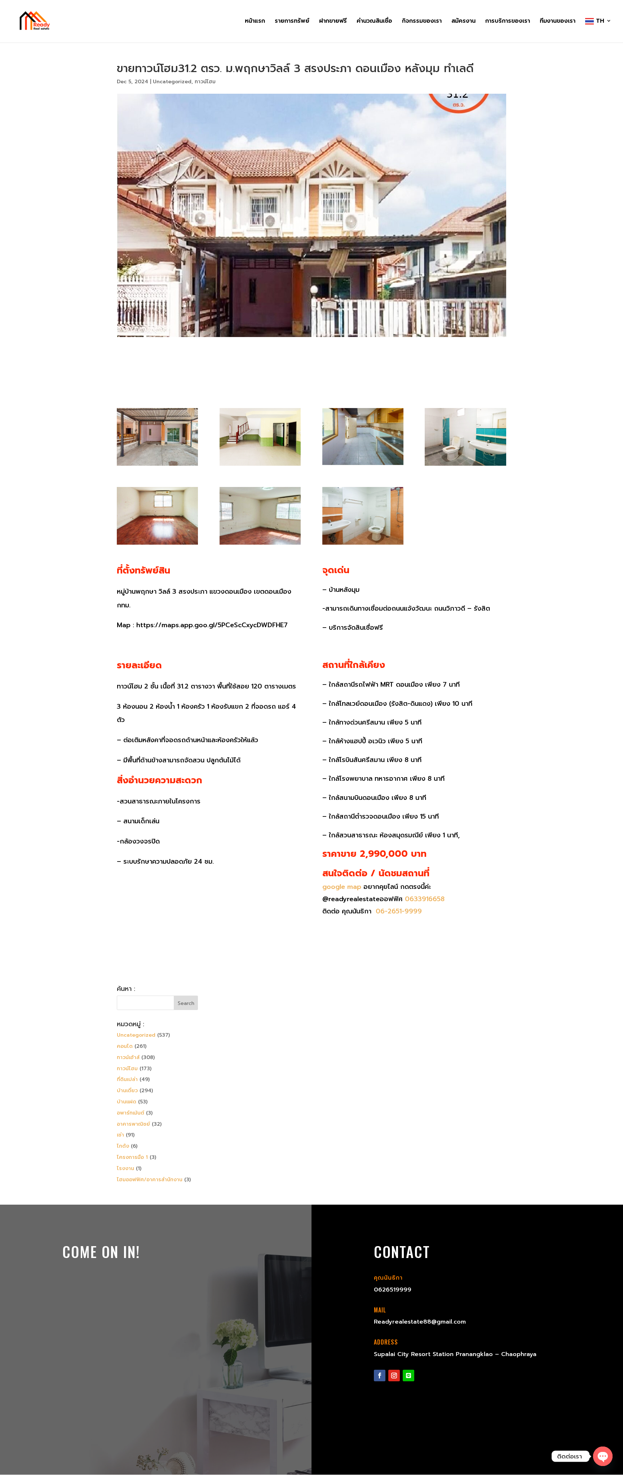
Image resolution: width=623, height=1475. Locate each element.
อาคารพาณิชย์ (133, 1124)
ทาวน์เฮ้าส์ (128, 1057)
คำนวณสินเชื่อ (374, 21)
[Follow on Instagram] (394, 1375)
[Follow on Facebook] (379, 1375)
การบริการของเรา (507, 21)
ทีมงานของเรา (557, 21)
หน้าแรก (255, 21)
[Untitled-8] (260, 544)
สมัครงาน (463, 21)
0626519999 (392, 1289)
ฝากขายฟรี (333, 21)
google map (341, 887)
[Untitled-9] (362, 544)
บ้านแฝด (126, 1102)
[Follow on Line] (408, 1375)
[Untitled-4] (362, 465)
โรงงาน (125, 1168)
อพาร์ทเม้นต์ (130, 1113)
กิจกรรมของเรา (422, 21)
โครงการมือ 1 (132, 1157)
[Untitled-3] (260, 465)
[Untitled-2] (157, 465)
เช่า (120, 1135)
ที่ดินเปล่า (127, 1079)
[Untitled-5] (465, 465)
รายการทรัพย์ (292, 21)
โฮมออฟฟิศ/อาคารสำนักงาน (149, 1179)
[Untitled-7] (157, 544)
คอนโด (125, 1046)
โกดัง (123, 1146)
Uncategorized (172, 81)
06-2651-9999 (398, 911)
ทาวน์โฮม (205, 81)
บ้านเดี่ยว (127, 1090)
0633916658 (425, 899)
